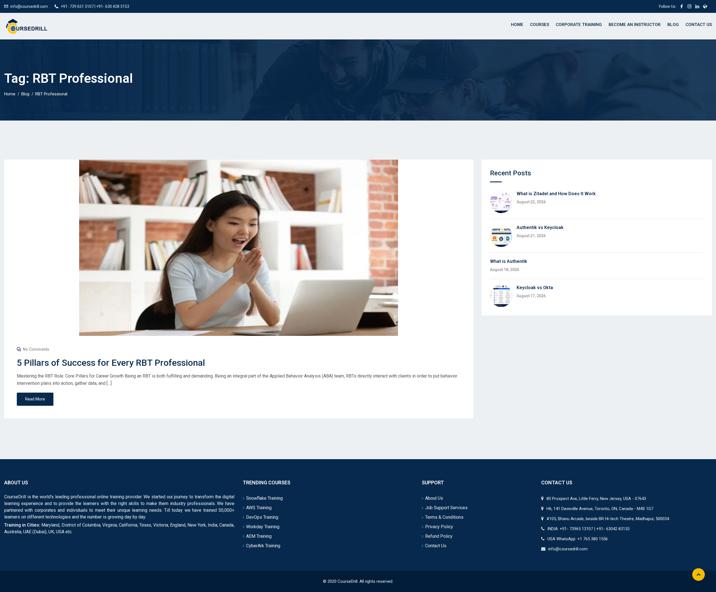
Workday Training (262, 526)
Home (517, 24)
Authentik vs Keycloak (540, 227)
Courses (539, 24)
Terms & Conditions (444, 517)
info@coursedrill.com (29, 6)
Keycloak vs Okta (535, 287)
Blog (673, 24)
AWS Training (259, 507)
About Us (434, 498)
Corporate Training (579, 24)
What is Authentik (508, 261)
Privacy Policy (439, 526)
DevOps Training (262, 517)
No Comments (36, 349)
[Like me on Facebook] (682, 6)
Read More (35, 399)
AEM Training (259, 536)
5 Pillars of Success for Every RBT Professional (111, 362)
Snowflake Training (264, 498)
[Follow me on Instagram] (689, 6)
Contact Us (699, 24)
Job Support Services (446, 507)
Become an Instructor (635, 24)
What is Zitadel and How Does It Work (556, 193)
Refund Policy (439, 536)
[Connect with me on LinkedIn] (697, 6)
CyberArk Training (263, 545)
